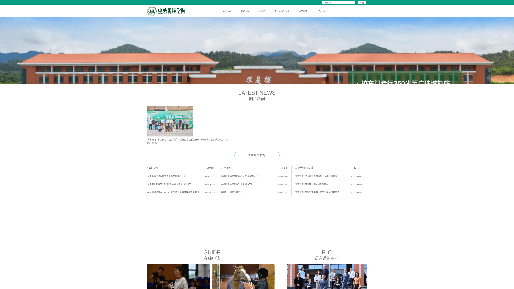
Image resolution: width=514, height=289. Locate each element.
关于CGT (226, 11)
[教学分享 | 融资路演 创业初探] (284, 121)
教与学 (262, 11)
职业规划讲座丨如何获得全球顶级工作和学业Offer (226, 139)
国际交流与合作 (281, 11)
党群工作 (321, 11)
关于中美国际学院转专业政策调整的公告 (166, 176)
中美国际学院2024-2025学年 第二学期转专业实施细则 (173, 192)
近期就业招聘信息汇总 (231, 192)
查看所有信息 (257, 155)
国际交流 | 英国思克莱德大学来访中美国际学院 (317, 192)
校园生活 (303, 11)
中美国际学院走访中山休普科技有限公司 (240, 176)
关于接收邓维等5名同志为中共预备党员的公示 (169, 184)
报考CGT (245, 11)
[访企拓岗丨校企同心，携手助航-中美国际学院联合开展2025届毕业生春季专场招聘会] (173, 121)
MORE (211, 168)
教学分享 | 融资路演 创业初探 (272, 139)
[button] (255, 82)
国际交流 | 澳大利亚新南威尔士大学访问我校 (316, 176)
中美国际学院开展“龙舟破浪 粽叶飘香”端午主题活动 (338, 139)
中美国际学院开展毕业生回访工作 (237, 184)
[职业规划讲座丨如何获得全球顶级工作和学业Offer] (228, 121)
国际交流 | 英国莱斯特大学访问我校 (311, 184)
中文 (362, 2)
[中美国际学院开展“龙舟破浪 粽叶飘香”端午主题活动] (339, 121)
